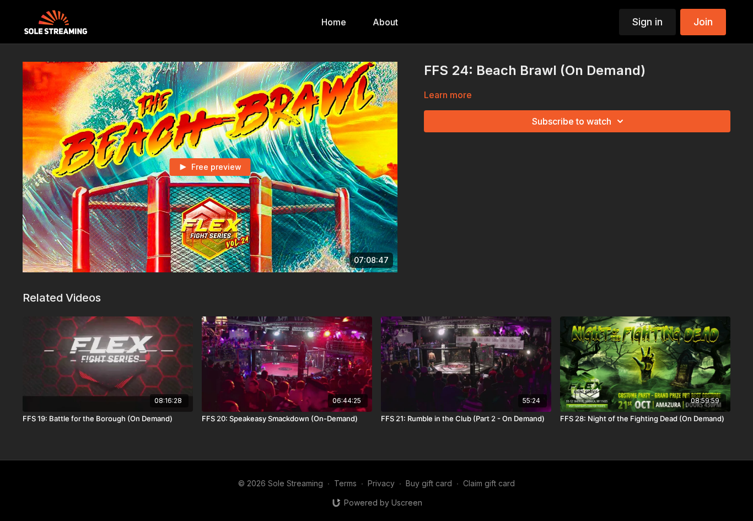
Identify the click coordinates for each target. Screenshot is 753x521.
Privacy (381, 483)
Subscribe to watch (571, 121)
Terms (345, 483)
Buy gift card (429, 483)
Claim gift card (489, 483)
